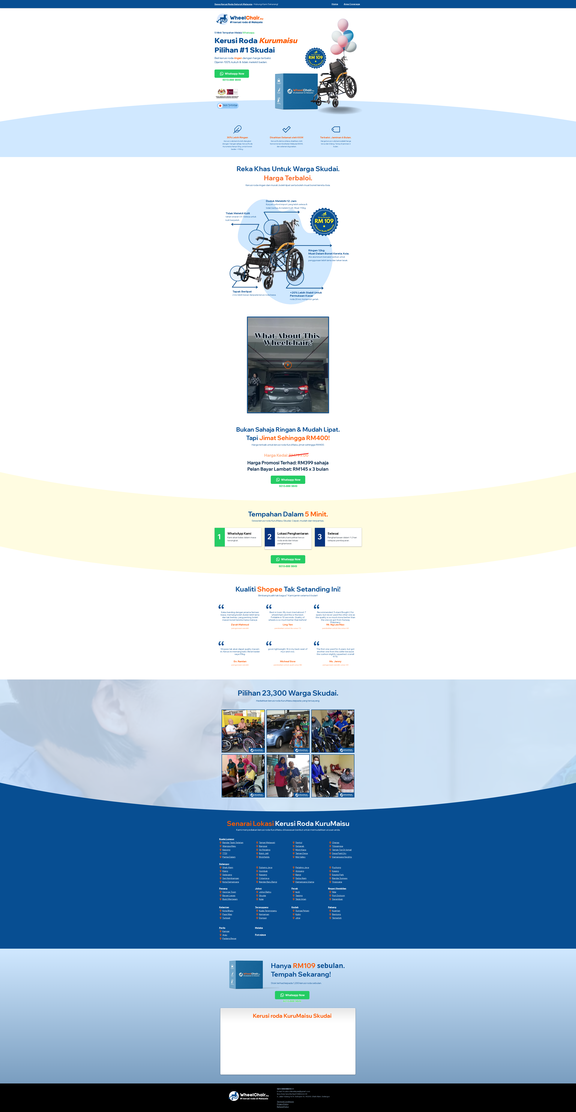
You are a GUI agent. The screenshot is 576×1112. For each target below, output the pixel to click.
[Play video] (288, 365)
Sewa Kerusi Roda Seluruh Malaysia (233, 4)
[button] (351, 4)
